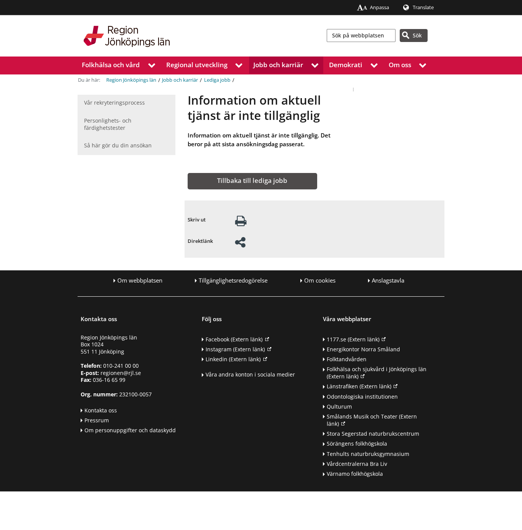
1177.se (353, 339)
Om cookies (320, 280)
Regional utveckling (196, 64)
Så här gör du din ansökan (118, 145)
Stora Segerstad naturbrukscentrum (373, 433)
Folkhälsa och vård (111, 64)
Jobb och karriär (278, 64)
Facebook (234, 339)
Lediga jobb (217, 80)
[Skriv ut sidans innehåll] (240, 223)
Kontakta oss (100, 410)
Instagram (235, 349)
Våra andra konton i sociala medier (250, 374)
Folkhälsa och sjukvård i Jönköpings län (376, 372)
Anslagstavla (388, 280)
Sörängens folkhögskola (357, 443)
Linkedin (233, 359)
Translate (423, 7)
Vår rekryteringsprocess (114, 102)
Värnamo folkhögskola (355, 473)
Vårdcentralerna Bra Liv (357, 463)
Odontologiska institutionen (362, 396)
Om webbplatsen (139, 280)
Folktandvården (346, 359)
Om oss (400, 64)
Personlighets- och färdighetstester (107, 124)
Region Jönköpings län (131, 80)
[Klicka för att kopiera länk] (240, 244)
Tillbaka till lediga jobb (252, 180)
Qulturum (339, 406)
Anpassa (379, 7)
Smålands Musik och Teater (372, 420)
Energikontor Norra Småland (363, 349)
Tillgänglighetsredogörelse (233, 280)
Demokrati (345, 64)
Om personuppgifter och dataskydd (130, 430)
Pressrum (96, 420)
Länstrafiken (359, 386)
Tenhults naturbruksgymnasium (368, 453)
